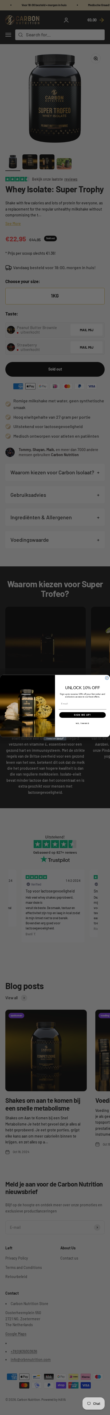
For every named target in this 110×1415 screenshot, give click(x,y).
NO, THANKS (82, 723)
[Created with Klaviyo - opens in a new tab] (55, 738)
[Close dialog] (107, 678)
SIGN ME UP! (82, 715)
